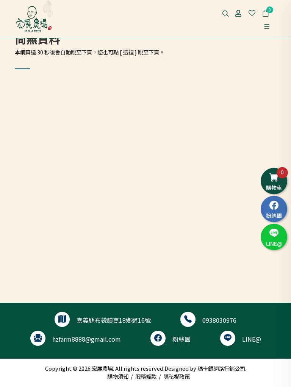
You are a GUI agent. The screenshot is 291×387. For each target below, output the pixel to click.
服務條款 (145, 376)
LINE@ (251, 339)
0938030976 (219, 320)
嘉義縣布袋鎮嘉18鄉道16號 (114, 320)
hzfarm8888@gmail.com (86, 339)
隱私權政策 (176, 376)
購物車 (275, 180)
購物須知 (117, 376)
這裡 (128, 52)
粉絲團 (181, 339)
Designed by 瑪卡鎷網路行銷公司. (205, 368)
